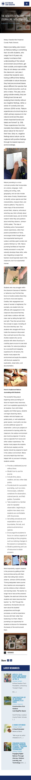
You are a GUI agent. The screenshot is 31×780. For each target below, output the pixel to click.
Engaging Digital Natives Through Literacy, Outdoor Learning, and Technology (19, 746)
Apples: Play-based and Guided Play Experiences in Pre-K (19, 676)
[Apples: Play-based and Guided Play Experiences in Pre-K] (7, 678)
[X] (11, 660)
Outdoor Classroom (17, 704)
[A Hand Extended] (7, 728)
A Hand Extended (18, 725)
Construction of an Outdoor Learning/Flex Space (19, 699)
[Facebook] (8, 660)
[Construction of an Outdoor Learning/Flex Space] (7, 701)
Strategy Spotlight (17, 681)
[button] (15, 653)
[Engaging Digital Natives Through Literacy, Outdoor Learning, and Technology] (7, 746)
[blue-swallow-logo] (8, 2)
